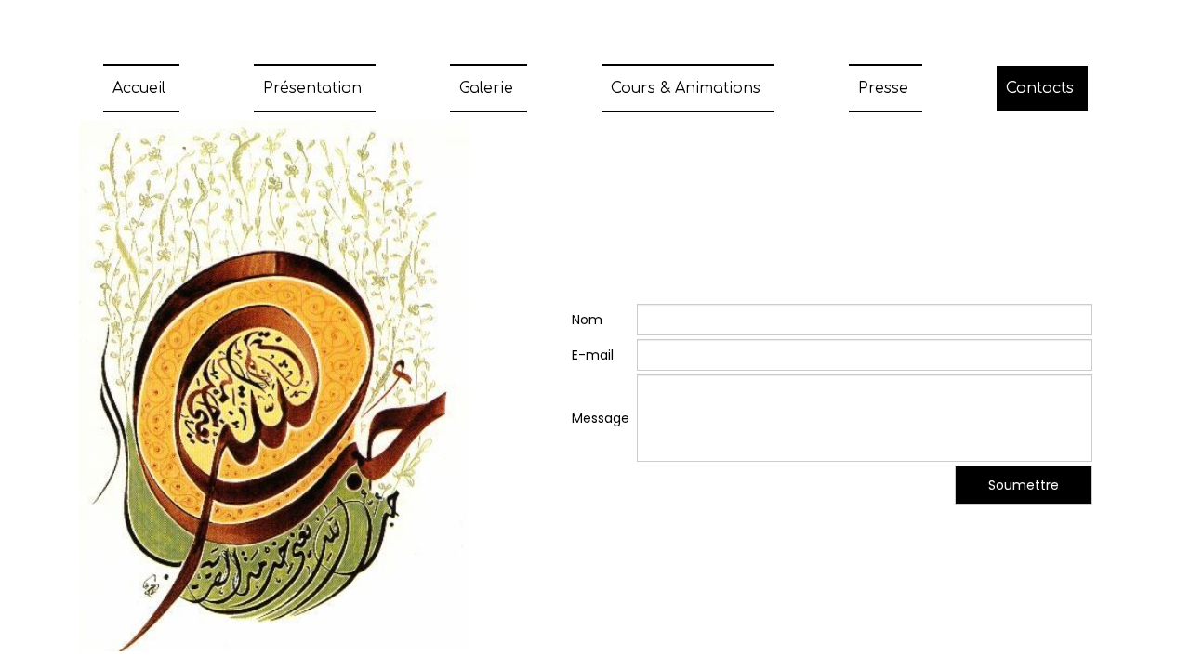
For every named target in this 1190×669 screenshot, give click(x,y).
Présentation (312, 88)
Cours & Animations (685, 88)
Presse (883, 88)
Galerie (486, 88)
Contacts (1040, 88)
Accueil (138, 88)
